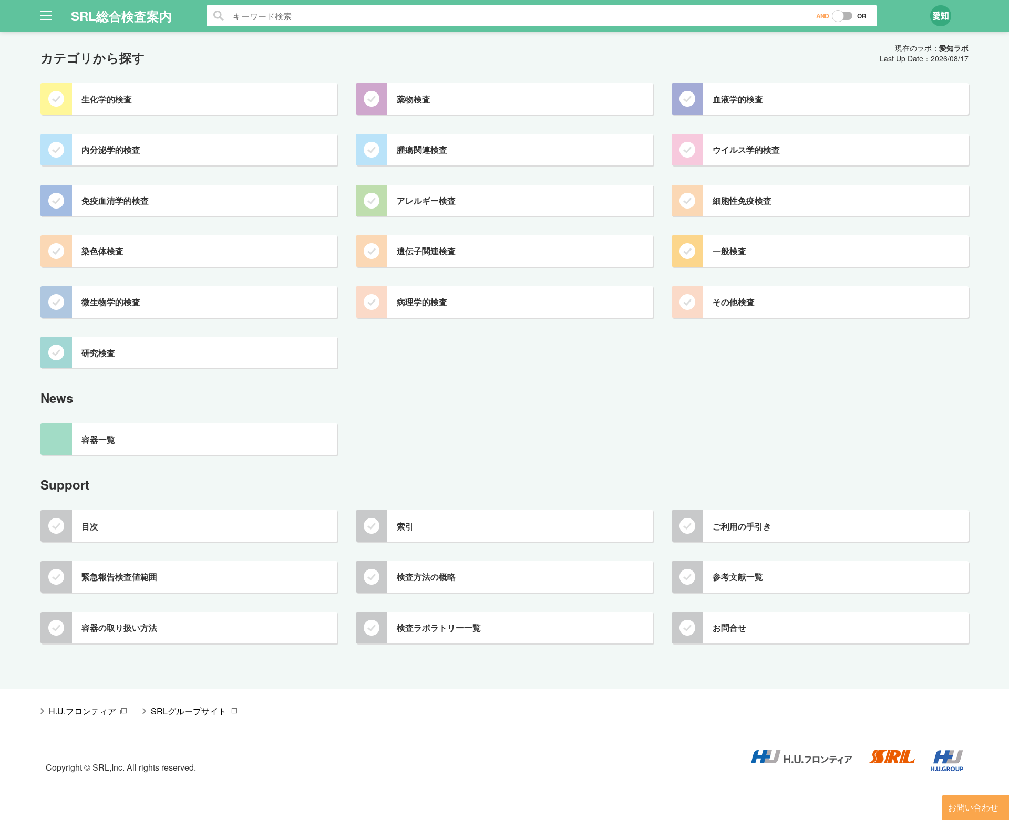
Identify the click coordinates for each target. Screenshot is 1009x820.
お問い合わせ (973, 807)
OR (862, 15)
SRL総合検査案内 (121, 16)
